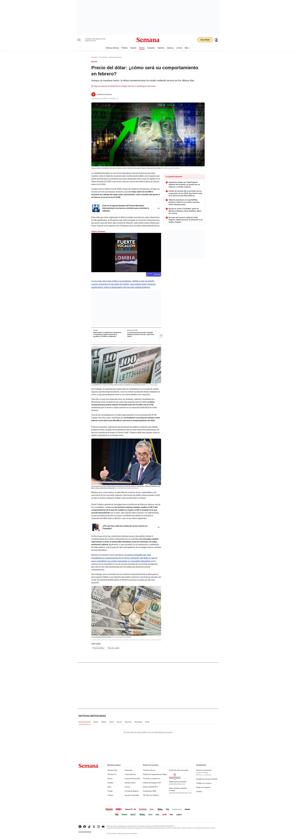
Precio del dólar (98, 648)
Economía (103, 57)
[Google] (80, 826)
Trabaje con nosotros (204, 783)
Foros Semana (130, 774)
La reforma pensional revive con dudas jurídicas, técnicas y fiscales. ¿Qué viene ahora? (140, 334)
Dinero (110, 778)
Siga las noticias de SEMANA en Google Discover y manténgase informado (125, 86)
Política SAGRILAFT (150, 787)
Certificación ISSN (149, 791)
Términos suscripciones (151, 778)
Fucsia (110, 791)
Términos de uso (149, 770)
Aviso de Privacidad (87, 832)
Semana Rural (130, 783)
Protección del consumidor (178, 770)
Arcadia (110, 783)
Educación (128, 770)
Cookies (199, 791)
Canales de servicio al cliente (206, 779)
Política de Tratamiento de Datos (155, 774)
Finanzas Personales (132, 778)
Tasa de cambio (113, 648)
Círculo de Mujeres (132, 791)
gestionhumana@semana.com (180, 793)
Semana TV (112, 774)
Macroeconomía (115, 57)
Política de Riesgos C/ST (152, 783)
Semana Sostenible (132, 795)
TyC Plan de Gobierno (151, 795)
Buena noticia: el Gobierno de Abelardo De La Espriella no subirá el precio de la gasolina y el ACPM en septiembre (107, 334)
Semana (94, 57)
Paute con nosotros (203, 787)
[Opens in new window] (84, 826)
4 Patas (110, 795)
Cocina (127, 787)
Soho (109, 787)
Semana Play (112, 770)
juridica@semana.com (177, 784)
